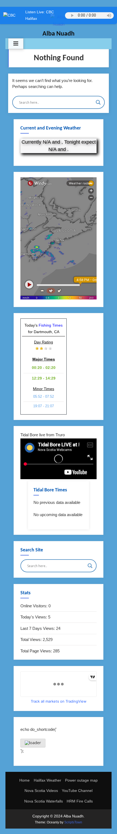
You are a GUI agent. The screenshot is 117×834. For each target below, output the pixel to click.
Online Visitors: (34, 606)
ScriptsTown (73, 822)
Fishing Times (51, 325)
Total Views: (31, 639)
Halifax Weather (47, 780)
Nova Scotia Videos (41, 790)
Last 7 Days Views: (38, 628)
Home (24, 780)
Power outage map (81, 780)
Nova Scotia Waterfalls (43, 801)
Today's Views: (34, 617)
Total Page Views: (36, 651)
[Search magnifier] (98, 102)
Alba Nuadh (58, 34)
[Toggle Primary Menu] (15, 43)
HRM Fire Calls (80, 801)
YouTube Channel (77, 790)
